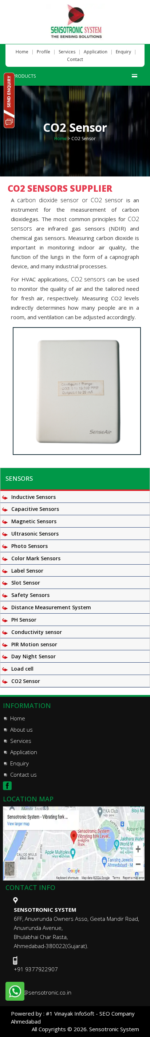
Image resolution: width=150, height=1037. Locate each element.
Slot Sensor (25, 582)
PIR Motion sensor (34, 644)
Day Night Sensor (33, 656)
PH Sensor (23, 619)
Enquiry (123, 52)
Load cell (22, 668)
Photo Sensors (29, 545)
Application (95, 52)
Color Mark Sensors (35, 558)
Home (22, 52)
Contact (75, 59)
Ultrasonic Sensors (35, 533)
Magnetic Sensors (33, 521)
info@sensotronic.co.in (42, 992)
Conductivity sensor (36, 632)
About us (21, 729)
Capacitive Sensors (35, 508)
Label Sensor (27, 570)
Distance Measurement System (51, 607)
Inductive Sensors (33, 496)
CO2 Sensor (25, 681)
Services (67, 52)
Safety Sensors (30, 594)
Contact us (23, 774)
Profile (43, 52)
